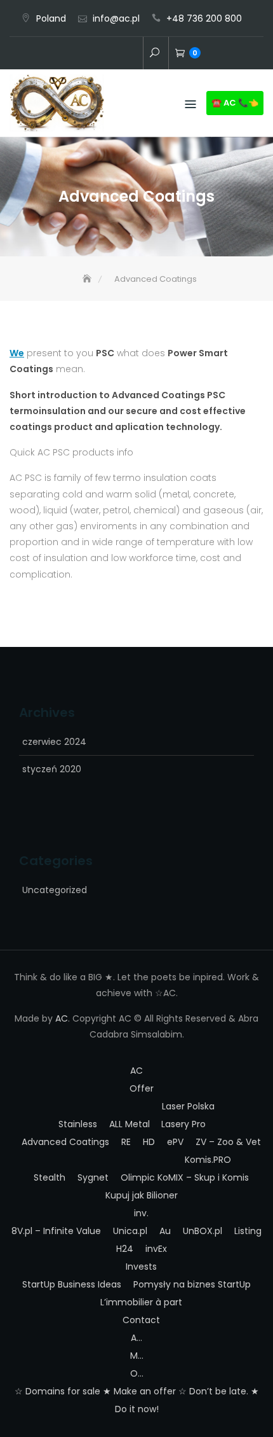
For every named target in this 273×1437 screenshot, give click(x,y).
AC (75, 54)
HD (149, 1141)
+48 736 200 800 (204, 18)
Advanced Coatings (65, 1141)
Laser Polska (188, 1106)
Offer (94, 54)
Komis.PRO (208, 1159)
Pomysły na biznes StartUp (192, 1284)
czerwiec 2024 (54, 741)
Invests (141, 1266)
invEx (156, 1248)
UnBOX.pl (202, 1231)
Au (165, 1231)
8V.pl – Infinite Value (56, 1231)
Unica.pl (130, 1231)
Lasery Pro (183, 1124)
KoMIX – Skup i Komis (203, 1177)
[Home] (88, 279)
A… (136, 1337)
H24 (124, 1248)
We (17, 353)
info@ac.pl (116, 18)
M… (136, 1355)
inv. (113, 54)
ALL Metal (129, 1124)
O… (136, 1373)
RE (126, 1141)
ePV (175, 1141)
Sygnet (93, 1177)
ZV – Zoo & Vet (228, 1141)
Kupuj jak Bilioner (141, 1195)
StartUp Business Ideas (71, 1284)
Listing (248, 1231)
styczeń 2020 (51, 769)
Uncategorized (54, 890)
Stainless (77, 1124)
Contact (132, 54)
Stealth (49, 1177)
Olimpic (138, 1177)
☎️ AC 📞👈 (234, 103)
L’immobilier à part (141, 1302)
